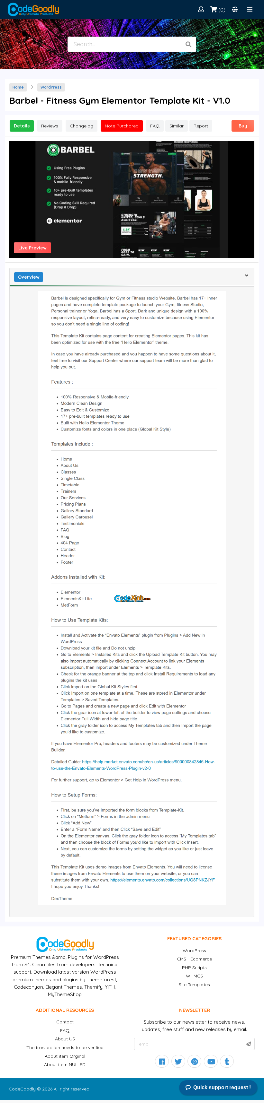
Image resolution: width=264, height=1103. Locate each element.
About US (65, 1039)
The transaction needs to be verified (65, 1047)
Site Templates (194, 984)
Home (18, 87)
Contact (65, 1022)
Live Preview (32, 248)
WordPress (51, 87)
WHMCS (194, 976)
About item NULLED (65, 1064)
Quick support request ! (222, 1087)
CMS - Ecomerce (194, 959)
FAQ (64, 1030)
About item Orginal (65, 1056)
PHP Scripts (194, 967)
